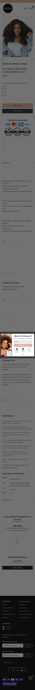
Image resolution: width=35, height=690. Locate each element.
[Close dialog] (33, 334)
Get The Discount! (23, 345)
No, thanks (23, 354)
